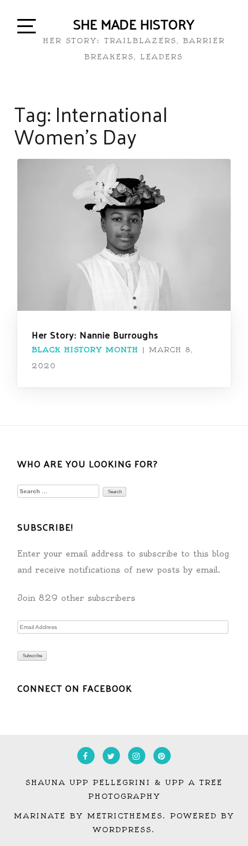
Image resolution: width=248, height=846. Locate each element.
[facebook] (86, 755)
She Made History (133, 23)
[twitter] (111, 755)
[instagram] (136, 755)
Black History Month (85, 349)
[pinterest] (162, 755)
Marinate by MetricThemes (88, 815)
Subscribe (32, 655)
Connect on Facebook (74, 688)
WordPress (122, 829)
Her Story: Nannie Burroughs (95, 334)
